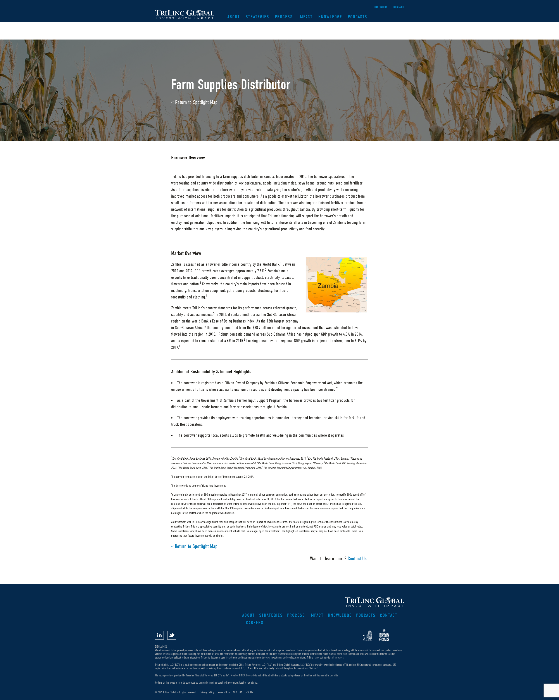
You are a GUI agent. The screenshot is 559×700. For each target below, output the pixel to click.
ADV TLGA (237, 692)
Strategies (257, 17)
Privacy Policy (207, 692)
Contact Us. (358, 558)
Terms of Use (223, 692)
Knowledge (330, 17)
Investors (381, 7)
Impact (305, 17)
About (233, 17)
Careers (255, 623)
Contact (398, 7)
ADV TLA (249, 692)
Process (284, 17)
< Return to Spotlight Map (194, 102)
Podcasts (357, 17)
